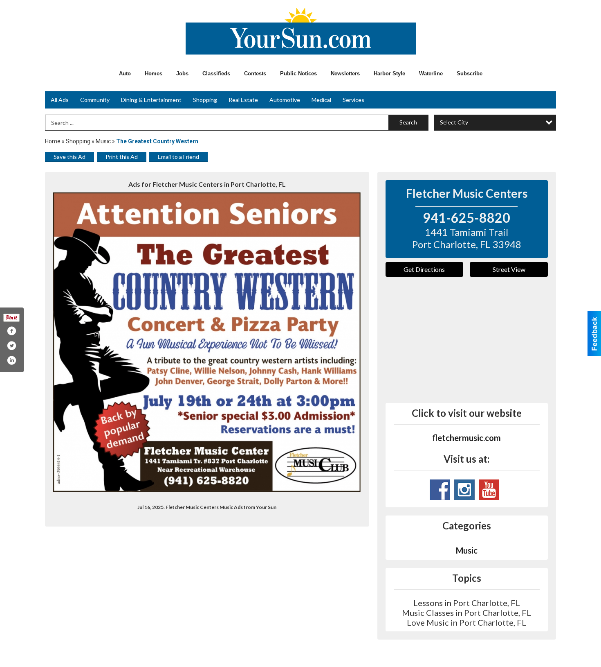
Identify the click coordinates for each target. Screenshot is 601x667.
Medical (321, 99)
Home (53, 141)
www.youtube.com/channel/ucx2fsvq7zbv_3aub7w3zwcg (489, 489)
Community (95, 99)
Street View (509, 269)
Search (408, 122)
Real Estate (243, 99)
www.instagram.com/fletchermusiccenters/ (464, 489)
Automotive (284, 99)
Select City (454, 122)
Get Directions (424, 269)
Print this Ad (121, 156)
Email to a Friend (178, 156)
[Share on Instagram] (11, 360)
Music (104, 141)
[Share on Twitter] (11, 345)
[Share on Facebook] (11, 331)
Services (353, 99)
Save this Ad (69, 156)
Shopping (205, 99)
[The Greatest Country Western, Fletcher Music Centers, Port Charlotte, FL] (207, 342)
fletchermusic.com (466, 438)
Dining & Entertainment (151, 99)
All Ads (60, 99)
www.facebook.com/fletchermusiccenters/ (440, 489)
